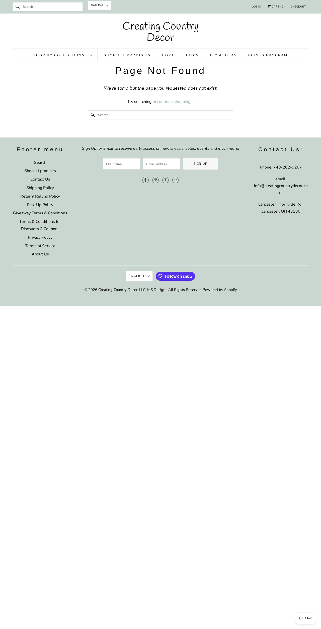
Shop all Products (127, 55)
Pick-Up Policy (40, 205)
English (97, 5)
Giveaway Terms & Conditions (40, 213)
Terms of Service (40, 246)
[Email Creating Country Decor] (175, 180)
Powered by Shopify (220, 289)
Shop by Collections (60, 55)
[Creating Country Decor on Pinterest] (155, 180)
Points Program (268, 55)
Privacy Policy (40, 237)
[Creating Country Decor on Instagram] (165, 180)
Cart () (278, 7)
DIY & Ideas (223, 55)
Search (40, 162)
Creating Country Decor (117, 289)
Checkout (298, 7)
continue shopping (174, 101)
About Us (40, 254)
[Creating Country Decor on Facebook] (145, 180)
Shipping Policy (40, 188)
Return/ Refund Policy (40, 196)
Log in (256, 7)
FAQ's (192, 55)
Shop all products (40, 171)
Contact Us (40, 179)
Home (168, 55)
